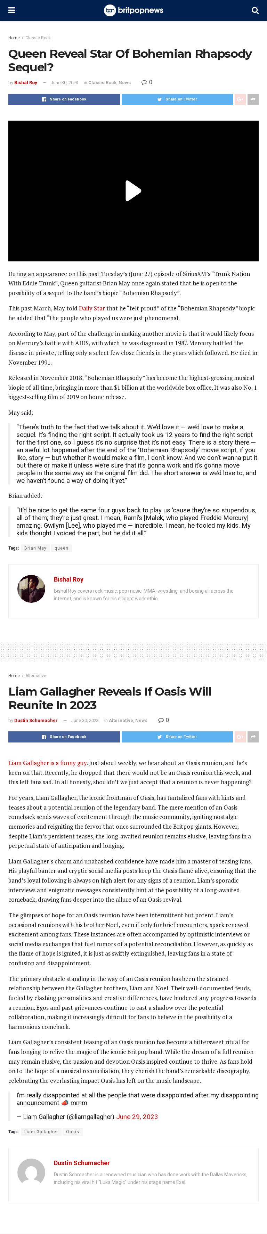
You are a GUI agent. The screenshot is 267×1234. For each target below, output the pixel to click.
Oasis (72, 1131)
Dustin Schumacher (36, 720)
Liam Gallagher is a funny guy (47, 763)
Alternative (35, 675)
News (125, 82)
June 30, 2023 (64, 82)
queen (61, 548)
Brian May (35, 548)
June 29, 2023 (137, 1117)
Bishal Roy (25, 82)
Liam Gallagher (41, 1131)
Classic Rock (38, 37)
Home (14, 37)
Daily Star (92, 308)
